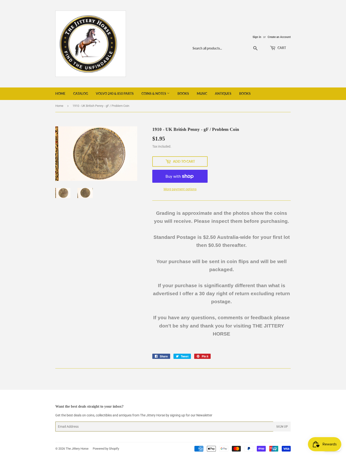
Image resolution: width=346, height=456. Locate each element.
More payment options (180, 189)
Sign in (257, 37)
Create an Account (279, 37)
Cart (281, 48)
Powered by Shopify (106, 448)
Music (202, 93)
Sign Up (282, 426)
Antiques (223, 93)
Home (60, 93)
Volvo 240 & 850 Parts (115, 93)
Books (183, 93)
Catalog (80, 93)
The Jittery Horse (77, 448)
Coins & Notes (154, 93)
